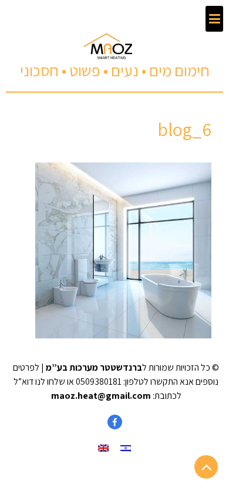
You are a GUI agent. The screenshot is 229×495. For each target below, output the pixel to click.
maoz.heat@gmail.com (101, 395)
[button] (214, 19)
